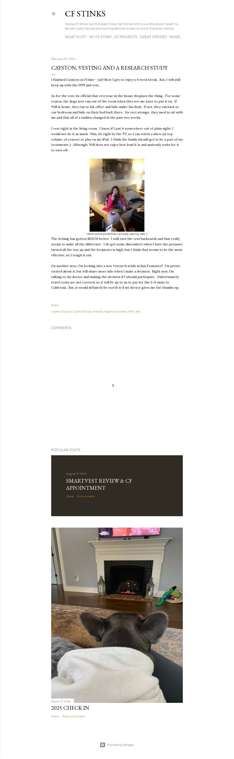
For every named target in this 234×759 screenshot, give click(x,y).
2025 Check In (70, 707)
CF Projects (125, 37)
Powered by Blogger (120, 744)
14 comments (86, 496)
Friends (97, 311)
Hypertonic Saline (115, 311)
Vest (138, 311)
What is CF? (76, 37)
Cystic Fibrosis (82, 311)
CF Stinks (85, 13)
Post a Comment (73, 716)
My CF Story (100, 37)
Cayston (66, 311)
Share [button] (55, 305)
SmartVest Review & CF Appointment (99, 484)
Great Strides (153, 37)
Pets (131, 311)
